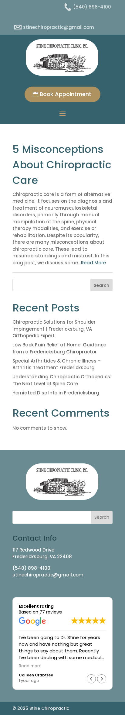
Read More (93, 263)
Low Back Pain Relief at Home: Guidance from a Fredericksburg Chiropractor (59, 348)
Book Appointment (65, 94)
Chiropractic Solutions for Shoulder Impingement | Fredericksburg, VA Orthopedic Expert (54, 329)
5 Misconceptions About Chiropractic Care (61, 164)
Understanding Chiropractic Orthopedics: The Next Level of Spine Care (61, 380)
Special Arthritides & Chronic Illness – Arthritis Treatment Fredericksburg (56, 364)
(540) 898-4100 (31, 568)
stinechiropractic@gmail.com (47, 575)
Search (101, 285)
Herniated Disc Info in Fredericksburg (55, 393)
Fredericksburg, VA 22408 (42, 556)
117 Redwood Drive (33, 550)
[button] (101, 678)
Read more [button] (30, 666)
